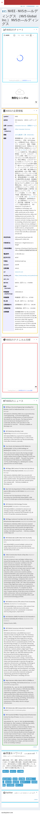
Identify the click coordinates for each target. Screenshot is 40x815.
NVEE (37, 6)
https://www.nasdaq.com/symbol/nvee (26, 275)
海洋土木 (13, 771)
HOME (23, 6)
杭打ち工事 (19, 785)
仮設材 (15, 779)
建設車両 (16, 782)
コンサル (23, 150)
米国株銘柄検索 (30, 6)
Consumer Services (20, 125)
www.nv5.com (19, 272)
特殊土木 (5, 771)
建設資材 (8, 782)
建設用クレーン (25, 782)
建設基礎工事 (7, 779)
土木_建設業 (19, 135)
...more (35, 747)
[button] (2, 2)
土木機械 (20, 771)
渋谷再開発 (10, 785)
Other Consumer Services (22, 129)
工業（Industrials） (29, 135)
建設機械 (21, 779)
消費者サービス (32, 125)
